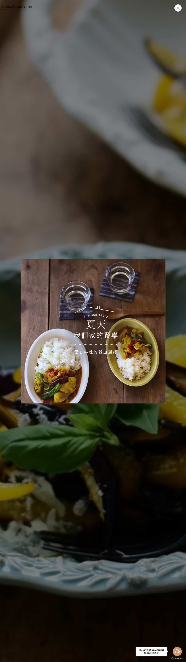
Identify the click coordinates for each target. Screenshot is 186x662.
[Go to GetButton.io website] (177, 658)
